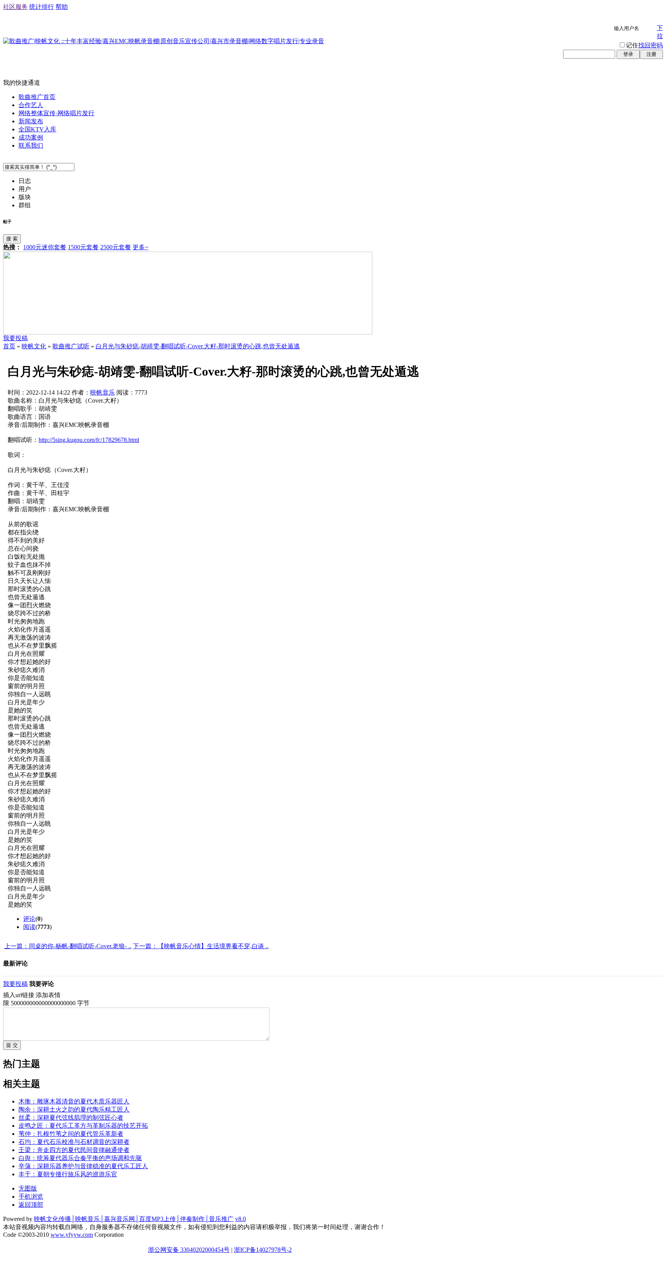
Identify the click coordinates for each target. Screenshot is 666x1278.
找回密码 (650, 45)
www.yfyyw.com (71, 1234)
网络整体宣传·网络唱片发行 (56, 113)
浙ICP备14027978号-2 (263, 1249)
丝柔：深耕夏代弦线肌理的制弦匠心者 (70, 1117)
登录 (628, 54)
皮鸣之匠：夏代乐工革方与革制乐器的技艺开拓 (83, 1125)
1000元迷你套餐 (44, 247)
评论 (29, 918)
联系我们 (30, 145)
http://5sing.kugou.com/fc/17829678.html (89, 440)
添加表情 (48, 995)
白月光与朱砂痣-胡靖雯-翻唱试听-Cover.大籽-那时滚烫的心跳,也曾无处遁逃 (198, 346)
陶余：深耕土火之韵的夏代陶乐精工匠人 (74, 1109)
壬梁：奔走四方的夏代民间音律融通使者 (74, 1150)
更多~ (140, 247)
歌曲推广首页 (37, 97)
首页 (9, 346)
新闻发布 (30, 121)
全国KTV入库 (37, 129)
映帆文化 (34, 346)
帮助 (62, 6)
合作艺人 (30, 105)
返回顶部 (30, 1204)
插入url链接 (18, 995)
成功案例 (30, 137)
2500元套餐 (115, 247)
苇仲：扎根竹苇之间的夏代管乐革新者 (70, 1133)
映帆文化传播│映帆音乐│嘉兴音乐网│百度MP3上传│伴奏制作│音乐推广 (134, 1219)
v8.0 (240, 1219)
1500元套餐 (83, 247)
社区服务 (15, 6)
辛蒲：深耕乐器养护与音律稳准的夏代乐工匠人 (83, 1166)
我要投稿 (15, 338)
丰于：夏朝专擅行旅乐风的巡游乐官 (67, 1174)
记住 (632, 45)
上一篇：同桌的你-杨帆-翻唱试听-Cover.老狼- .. (67, 946)
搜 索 (12, 239)
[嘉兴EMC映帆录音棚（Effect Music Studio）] (187, 332)
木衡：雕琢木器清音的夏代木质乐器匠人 (74, 1101)
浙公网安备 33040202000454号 (189, 1249)
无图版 (27, 1188)
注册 (651, 54)
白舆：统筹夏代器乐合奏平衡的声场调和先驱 (80, 1158)
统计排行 (41, 6)
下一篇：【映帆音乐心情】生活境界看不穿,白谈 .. (201, 946)
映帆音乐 (102, 392)
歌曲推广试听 (70, 346)
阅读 (29, 927)
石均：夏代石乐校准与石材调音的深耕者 (74, 1142)
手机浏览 (30, 1196)
